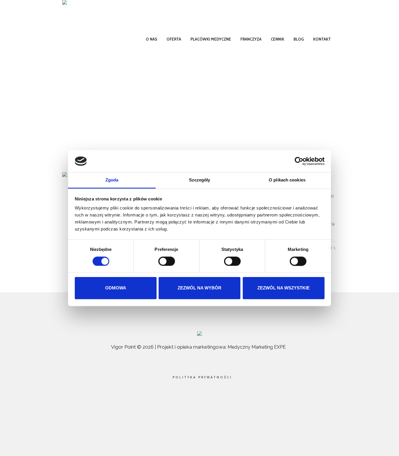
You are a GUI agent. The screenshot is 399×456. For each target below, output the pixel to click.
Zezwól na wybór (199, 288)
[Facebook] (185, 398)
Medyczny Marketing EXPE (257, 347)
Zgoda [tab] (112, 180)
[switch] (166, 261)
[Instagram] (212, 398)
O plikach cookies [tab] (287, 180)
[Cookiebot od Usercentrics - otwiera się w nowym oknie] (299, 161)
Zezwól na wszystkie (283, 288)
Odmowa (115, 288)
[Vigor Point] (199, 334)
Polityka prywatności (202, 377)
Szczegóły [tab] (199, 180)
